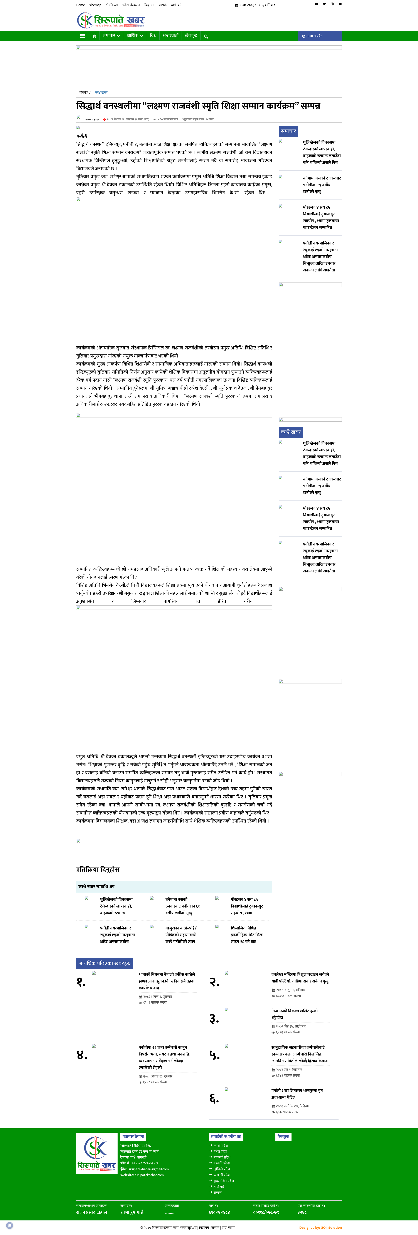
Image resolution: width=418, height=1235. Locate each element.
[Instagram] (332, 4)
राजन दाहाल (92, 119)
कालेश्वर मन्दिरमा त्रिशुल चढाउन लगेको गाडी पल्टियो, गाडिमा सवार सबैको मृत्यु (300, 978)
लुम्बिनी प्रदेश (222, 1169)
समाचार (109, 35)
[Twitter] (324, 4)
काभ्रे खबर (101, 93)
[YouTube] (340, 4)
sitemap (95, 5)
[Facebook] (316, 4)
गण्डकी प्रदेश (222, 1163)
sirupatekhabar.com (149, 1175)
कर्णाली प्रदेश (222, 1175)
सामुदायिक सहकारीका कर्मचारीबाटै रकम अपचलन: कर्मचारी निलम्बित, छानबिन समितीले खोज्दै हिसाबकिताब (299, 1054)
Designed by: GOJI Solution (320, 1228)
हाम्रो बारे (176, 5)
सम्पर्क (163, 5)
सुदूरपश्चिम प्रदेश (224, 1181)
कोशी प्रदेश (221, 1146)
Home (80, 5)
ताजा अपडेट (314, 36)
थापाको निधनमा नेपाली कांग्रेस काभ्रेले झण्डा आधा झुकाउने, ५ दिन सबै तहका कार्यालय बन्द (167, 981)
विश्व (153, 35)
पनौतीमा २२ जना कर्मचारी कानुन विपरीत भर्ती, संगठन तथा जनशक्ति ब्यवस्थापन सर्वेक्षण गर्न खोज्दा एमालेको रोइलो (164, 1057)
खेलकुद (191, 35)
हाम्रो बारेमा (228, 1228)
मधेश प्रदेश (220, 1152)
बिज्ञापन (149, 5)
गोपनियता (112, 5)
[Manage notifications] (9, 1225)
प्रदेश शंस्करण (131, 5)
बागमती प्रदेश (222, 1157)
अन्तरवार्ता (171, 35)
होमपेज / (85, 93)
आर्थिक (132, 35)
